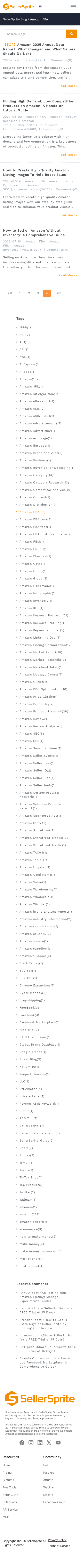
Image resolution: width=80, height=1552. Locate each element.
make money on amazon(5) (41, 1251)
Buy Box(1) (27, 970)
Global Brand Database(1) (39, 1044)
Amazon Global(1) (33, 578)
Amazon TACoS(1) (33, 852)
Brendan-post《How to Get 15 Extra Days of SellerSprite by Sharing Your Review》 (43, 1324)
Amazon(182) (29, 379)
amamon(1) (28, 1207)
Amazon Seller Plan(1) (37, 777)
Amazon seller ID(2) (35, 933)
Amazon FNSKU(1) (33, 549)
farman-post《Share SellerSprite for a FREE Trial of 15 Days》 (45, 1337)
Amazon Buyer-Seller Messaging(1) (46, 467)
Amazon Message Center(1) (41, 674)
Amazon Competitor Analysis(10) (45, 489)
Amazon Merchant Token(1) (41, 667)
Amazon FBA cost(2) (35, 519)
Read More (66, 85)
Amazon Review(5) (34, 718)
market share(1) (32, 1258)
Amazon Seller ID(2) (35, 770)
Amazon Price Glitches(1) (39, 696)
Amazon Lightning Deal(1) (40, 637)
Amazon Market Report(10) (40, 652)
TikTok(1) (26, 1170)
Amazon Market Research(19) (42, 659)
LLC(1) (24, 1081)
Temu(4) (25, 1162)
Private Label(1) (32, 1096)
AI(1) (22, 342)
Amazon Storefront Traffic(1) (42, 845)
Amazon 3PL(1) (31, 386)
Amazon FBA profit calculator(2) (45, 534)
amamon (20, 189)
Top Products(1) (32, 1184)
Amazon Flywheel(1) (35, 556)
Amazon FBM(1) (31, 541)
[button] (41, 7)
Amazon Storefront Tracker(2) (43, 837)
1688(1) (25, 327)
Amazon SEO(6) (31, 733)
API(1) (24, 349)
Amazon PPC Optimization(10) (43, 689)
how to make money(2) (38, 1236)
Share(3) (26, 1148)
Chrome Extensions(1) (37, 985)
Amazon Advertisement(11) (40, 423)
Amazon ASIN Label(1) (36, 416)
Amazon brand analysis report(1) (45, 911)
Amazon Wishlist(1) (34, 904)
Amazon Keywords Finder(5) (41, 630)
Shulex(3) (26, 1155)
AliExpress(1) (29, 364)
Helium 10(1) (29, 1066)
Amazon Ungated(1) (34, 867)
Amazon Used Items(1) (37, 874)
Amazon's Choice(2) (35, 956)
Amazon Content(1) (34, 497)
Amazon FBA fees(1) (35, 526)
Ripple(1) (26, 1111)
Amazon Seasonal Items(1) (40, 748)
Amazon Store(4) (32, 823)
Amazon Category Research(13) (44, 482)
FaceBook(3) (29, 1007)
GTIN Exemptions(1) (35, 1037)
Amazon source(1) (33, 941)
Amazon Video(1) (32, 882)
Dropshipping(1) (32, 1000)
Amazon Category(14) (36, 475)
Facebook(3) (29, 1015)
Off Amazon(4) (30, 1088)
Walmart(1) (28, 1199)
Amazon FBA (36, 116)
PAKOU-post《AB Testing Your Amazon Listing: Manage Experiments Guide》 (43, 1297)
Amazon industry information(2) (45, 919)
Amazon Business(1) (35, 460)
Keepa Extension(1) (34, 1074)
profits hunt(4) (31, 1266)
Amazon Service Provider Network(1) (39, 794)
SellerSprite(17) (31, 1125)
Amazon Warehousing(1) (38, 889)
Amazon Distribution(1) (38, 504)
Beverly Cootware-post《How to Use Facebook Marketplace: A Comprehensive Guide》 (45, 1362)
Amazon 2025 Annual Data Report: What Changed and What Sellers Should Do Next (39, 49)
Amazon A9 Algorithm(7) (38, 393)
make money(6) (31, 1244)
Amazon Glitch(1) (33, 571)
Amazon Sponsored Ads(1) (40, 815)
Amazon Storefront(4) (37, 830)
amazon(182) (29, 1214)
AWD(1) (24, 357)
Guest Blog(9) (30, 1059)
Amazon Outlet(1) (33, 681)
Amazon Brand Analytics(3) (41, 453)
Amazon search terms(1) (38, 926)
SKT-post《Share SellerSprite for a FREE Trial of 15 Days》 (47, 1349)
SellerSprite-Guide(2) (36, 1140)
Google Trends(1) (32, 1052)
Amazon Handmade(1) (36, 585)
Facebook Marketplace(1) (39, 1022)
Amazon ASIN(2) (32, 408)
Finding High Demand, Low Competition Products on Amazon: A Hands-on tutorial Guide (38, 105)
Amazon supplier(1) (34, 948)
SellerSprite (24, 125)
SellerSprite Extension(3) (39, 1133)
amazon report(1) (33, 1221)
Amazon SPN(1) (31, 741)
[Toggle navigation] (73, 6)
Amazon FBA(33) (32, 512)
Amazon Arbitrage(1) (35, 438)
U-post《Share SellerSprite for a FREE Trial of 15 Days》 (45, 1310)
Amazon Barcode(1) (34, 445)
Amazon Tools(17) (33, 860)
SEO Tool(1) (28, 1118)
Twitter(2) (27, 1192)
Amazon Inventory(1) (35, 600)
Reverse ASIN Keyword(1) (39, 1103)
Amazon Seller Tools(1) (37, 785)
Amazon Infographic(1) (37, 593)
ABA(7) (24, 334)
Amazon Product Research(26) (43, 711)
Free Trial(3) (29, 1029)
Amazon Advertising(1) (37, 430)
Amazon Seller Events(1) (38, 755)
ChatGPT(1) (28, 978)
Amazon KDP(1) (31, 608)
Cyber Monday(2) (33, 992)
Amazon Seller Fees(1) (37, 763)
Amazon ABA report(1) (36, 401)
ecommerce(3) (30, 1229)
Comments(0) (61, 60)
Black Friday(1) (31, 963)
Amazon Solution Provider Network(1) (40, 806)
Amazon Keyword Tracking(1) (42, 622)
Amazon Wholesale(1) (36, 896)
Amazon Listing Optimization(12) (45, 645)
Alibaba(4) (27, 371)
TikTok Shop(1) (31, 1177)
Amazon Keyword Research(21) (43, 615)
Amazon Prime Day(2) (36, 704)
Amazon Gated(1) (33, 563)
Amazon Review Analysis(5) (41, 726)
